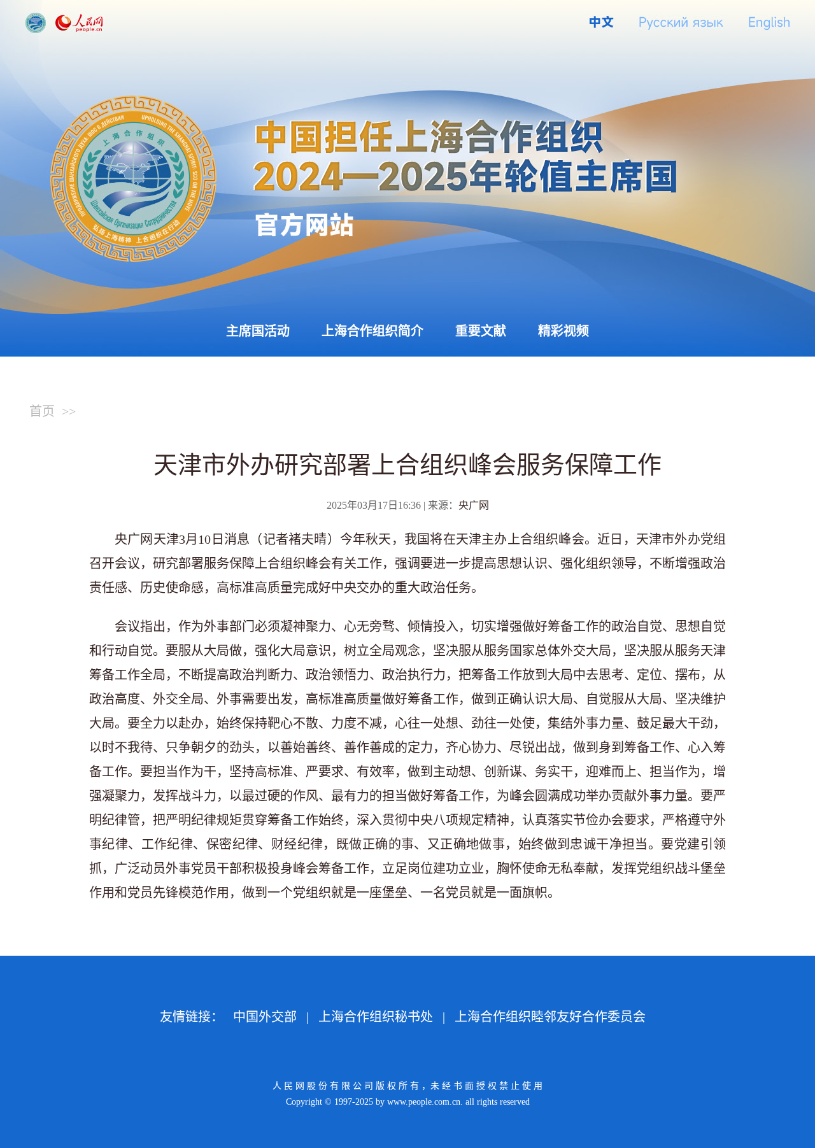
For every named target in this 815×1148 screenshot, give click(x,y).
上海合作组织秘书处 (375, 1017)
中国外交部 (265, 1017)
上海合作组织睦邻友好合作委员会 (550, 1017)
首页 (42, 411)
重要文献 (480, 331)
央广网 (473, 505)
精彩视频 (563, 331)
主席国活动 (258, 331)
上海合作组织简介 (372, 331)
